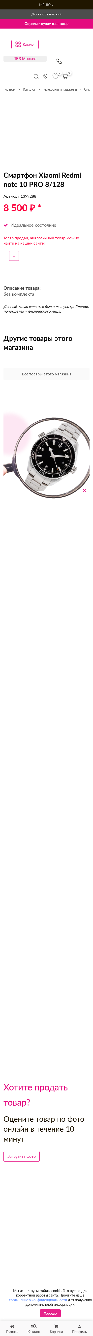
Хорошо (50, 1313)
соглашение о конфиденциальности (38, 1300)
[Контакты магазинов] (45, 76)
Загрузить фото (21, 1156)
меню (45, 4)
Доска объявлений (46, 14)
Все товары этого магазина (46, 373)
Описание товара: (22, 288)
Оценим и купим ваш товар (46, 23)
